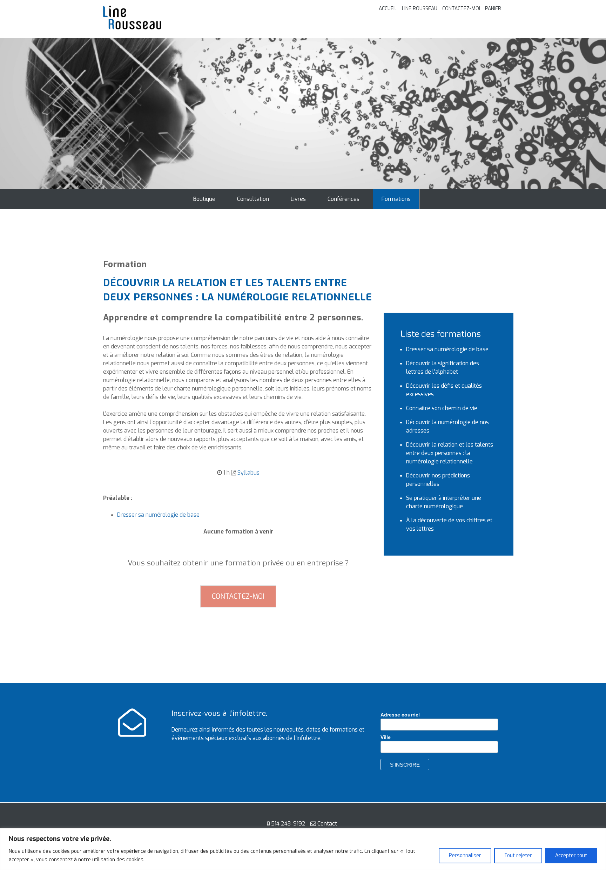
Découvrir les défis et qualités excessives (444, 390)
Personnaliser (465, 855)
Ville (386, 737)
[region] (303, 849)
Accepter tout (571, 855)
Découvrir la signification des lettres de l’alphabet (442, 367)
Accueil (388, 8)
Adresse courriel (400, 715)
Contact (327, 823)
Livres (298, 199)
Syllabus (248, 472)
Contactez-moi (461, 8)
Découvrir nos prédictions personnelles (438, 480)
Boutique (204, 199)
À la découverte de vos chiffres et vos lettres (449, 524)
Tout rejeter (518, 855)
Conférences (343, 199)
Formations (396, 199)
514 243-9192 (288, 823)
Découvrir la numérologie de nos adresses (447, 426)
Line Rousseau (419, 8)
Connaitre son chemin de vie (441, 408)
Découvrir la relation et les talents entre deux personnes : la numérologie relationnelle (449, 453)
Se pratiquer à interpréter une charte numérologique (443, 502)
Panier (493, 8)
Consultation (253, 199)
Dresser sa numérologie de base (158, 514)
